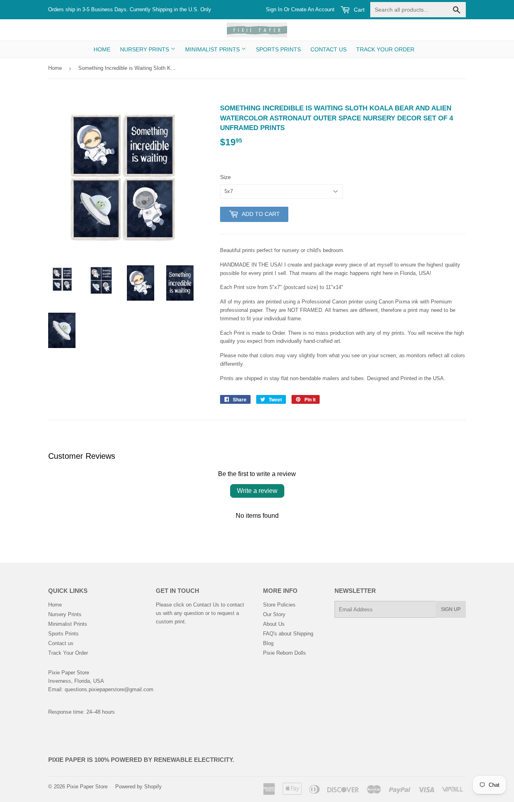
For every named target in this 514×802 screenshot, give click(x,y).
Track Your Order (385, 49)
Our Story (274, 614)
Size (225, 177)
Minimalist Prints (213, 49)
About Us (274, 624)
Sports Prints (278, 49)
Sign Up (451, 609)
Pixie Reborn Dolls (284, 653)
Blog (268, 643)
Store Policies (279, 605)
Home (102, 49)
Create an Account (313, 9)
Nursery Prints (145, 49)
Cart (358, 9)
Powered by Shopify (138, 787)
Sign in (274, 9)
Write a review (257, 490)
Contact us (328, 49)
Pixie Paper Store (87, 787)
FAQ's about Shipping (288, 634)
